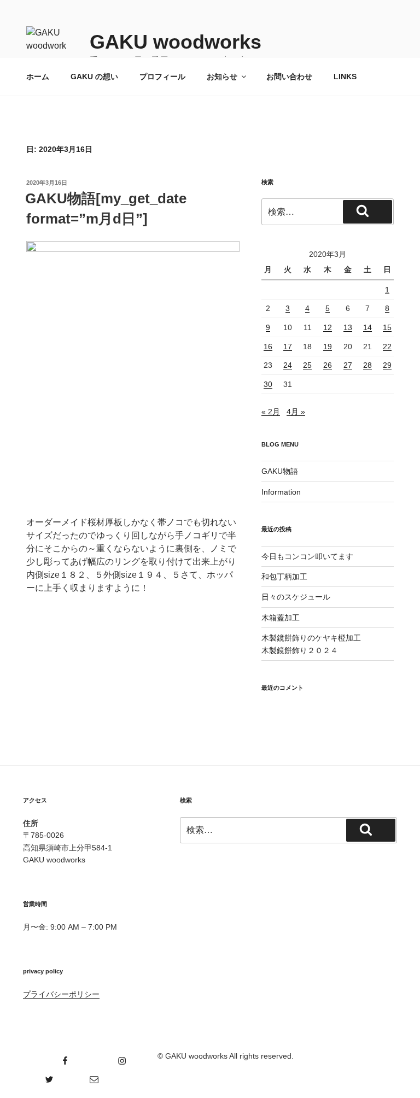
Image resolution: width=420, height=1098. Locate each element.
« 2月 (270, 411)
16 (268, 346)
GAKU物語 (279, 471)
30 (268, 384)
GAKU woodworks (175, 42)
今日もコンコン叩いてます (307, 556)
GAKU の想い (94, 76)
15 (387, 327)
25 (307, 365)
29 (387, 365)
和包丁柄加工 (284, 576)
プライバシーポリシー (61, 994)
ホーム (37, 76)
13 (347, 327)
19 (327, 346)
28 (367, 365)
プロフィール (162, 76)
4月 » (296, 411)
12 (327, 327)
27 (347, 365)
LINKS (345, 76)
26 (327, 365)
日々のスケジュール (295, 596)
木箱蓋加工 (280, 617)
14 (367, 327)
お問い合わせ (289, 76)
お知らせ (222, 76)
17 (287, 346)
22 (387, 346)
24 (287, 365)
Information (281, 492)
